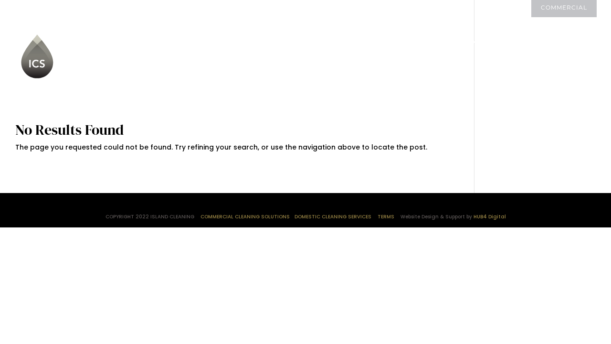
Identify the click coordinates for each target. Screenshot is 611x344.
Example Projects (510, 43)
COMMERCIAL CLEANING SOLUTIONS (245, 216)
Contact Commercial (241, 71)
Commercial (564, 8)
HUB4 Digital (490, 216)
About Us (211, 43)
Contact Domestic (353, 43)
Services (265, 43)
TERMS (386, 216)
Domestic (504, 8)
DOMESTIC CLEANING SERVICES (333, 216)
